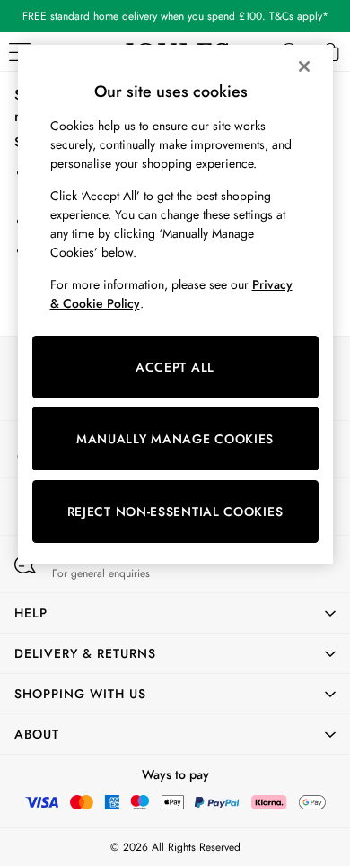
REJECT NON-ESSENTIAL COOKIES (175, 511)
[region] (175, 304)
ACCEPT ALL (175, 367)
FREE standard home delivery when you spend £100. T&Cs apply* (175, 16)
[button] (175, 613)
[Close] (304, 66)
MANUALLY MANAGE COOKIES (175, 439)
